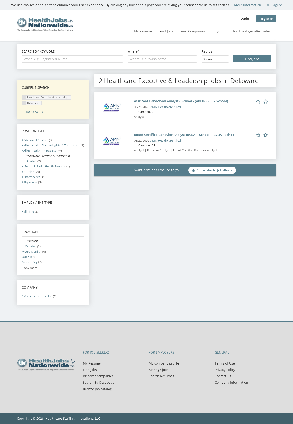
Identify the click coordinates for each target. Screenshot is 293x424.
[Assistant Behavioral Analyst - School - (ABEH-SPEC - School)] (112, 107)
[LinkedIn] (35, 380)
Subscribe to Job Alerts (214, 170)
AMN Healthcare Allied (165, 107)
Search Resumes (161, 376)
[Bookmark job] (263, 101)
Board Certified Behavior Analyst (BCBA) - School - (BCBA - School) (185, 134)
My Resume (143, 31)
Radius (207, 51)
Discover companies (98, 376)
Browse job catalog (97, 389)
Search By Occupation (100, 382)
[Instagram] (42, 380)
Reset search (36, 111)
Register (266, 18)
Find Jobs (166, 31)
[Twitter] (27, 380)
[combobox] (72, 59)
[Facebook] (20, 380)
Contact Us (223, 376)
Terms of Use (225, 363)
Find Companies (193, 31)
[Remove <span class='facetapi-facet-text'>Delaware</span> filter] (24, 103)
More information (247, 5)
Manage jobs (158, 369)
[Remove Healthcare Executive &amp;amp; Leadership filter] (24, 156)
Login (244, 18)
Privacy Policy (225, 369)
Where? (133, 51)
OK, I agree (273, 5)
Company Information (231, 382)
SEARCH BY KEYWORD (38, 51)
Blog (216, 31)
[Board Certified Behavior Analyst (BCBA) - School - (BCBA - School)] (112, 141)
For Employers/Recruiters (252, 31)
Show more (29, 268)
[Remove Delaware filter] (24, 241)
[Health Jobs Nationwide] (45, 24)
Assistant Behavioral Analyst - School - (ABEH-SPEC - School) (181, 101)
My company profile (164, 363)
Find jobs (90, 369)
